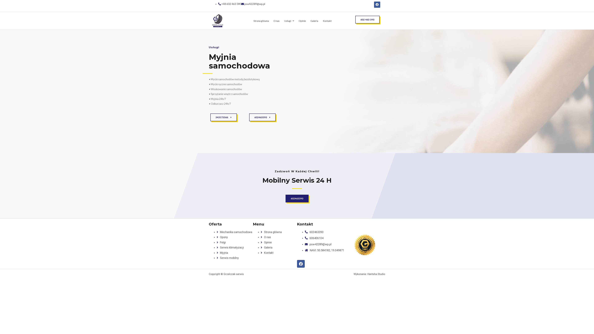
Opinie (302, 20)
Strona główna (261, 20)
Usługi (287, 20)
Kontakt (327, 20)
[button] (367, 20)
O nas (276, 20)
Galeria (314, 20)
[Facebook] (377, 5)
